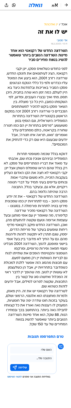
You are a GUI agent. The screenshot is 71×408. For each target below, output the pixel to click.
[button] (55, 5)
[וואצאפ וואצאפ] (14, 5)
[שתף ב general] (6, 5)
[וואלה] (35, 5)
